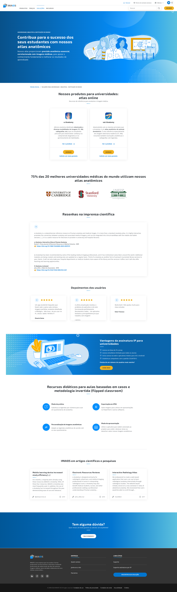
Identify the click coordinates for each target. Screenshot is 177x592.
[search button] (159, 8)
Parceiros (74, 573)
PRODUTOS (23, 8)
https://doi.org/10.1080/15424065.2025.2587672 (53, 246)
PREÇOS (32, 8)
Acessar (127, 3)
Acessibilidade (118, 588)
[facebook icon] (37, 576)
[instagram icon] (47, 576)
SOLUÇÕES (40, 8)
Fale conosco (88, 536)
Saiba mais (106, 368)
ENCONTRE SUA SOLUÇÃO (130, 575)
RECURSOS (50, 8)
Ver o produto (67, 144)
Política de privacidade (92, 588)
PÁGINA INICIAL (34, 87)
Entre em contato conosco (143, 3)
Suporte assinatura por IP (122, 567)
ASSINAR (169, 8)
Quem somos (75, 562)
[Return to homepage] (36, 557)
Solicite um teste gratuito (69, 156)
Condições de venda (106, 588)
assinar (68, 152)
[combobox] (143, 8)
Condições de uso (78, 588)
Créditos (126, 588)
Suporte (116, 562)
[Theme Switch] (170, 3)
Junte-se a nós (76, 567)
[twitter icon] (42, 576)
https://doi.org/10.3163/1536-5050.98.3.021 (52, 270)
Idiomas (159, 3)
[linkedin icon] (32, 576)
